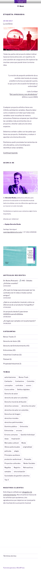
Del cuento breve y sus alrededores (23, 94)
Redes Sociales (29, 463)
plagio (16, 451)
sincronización (19, 472)
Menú (22, 6)
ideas (6, 439)
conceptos (8, 385)
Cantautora (19, 381)
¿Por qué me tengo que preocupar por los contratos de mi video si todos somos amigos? (19, 293)
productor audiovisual (12, 459)
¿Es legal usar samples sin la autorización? (19, 321)
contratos (19, 385)
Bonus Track (23, 377)
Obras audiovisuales (12, 447)
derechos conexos (11, 406)
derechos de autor (28, 406)
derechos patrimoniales (13, 422)
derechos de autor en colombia (16, 410)
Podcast (6, 359)
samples (7, 472)
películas (7, 451)
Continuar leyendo (10, 153)
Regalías (7, 468)
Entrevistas (7, 350)
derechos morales (11, 418)
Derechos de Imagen (12, 414)
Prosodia (27, 459)
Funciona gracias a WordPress (13, 568)
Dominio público (10, 426)
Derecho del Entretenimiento (14, 346)
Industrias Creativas (11, 355)
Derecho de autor (11, 394)
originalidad (27, 447)
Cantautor (8, 381)
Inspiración (15, 439)
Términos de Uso (9, 556)
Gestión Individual (28, 435)
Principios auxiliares (12, 455)
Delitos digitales (23, 389)
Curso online (9, 389)
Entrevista (24, 426)
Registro (17, 468)
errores (19, 431)
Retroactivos (28, 468)
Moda (23, 443)
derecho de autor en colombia (15, 398)
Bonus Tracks (8, 337)
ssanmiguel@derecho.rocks (12, 232)
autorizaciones (10, 377)
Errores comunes (11, 435)
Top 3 (6, 480)
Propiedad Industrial (11, 364)
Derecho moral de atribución (15, 402)
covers (28, 385)
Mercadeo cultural (11, 443)
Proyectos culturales (12, 463)
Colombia (30, 381)
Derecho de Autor (10, 341)
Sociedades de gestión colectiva (16, 476)
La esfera (7, 23)
